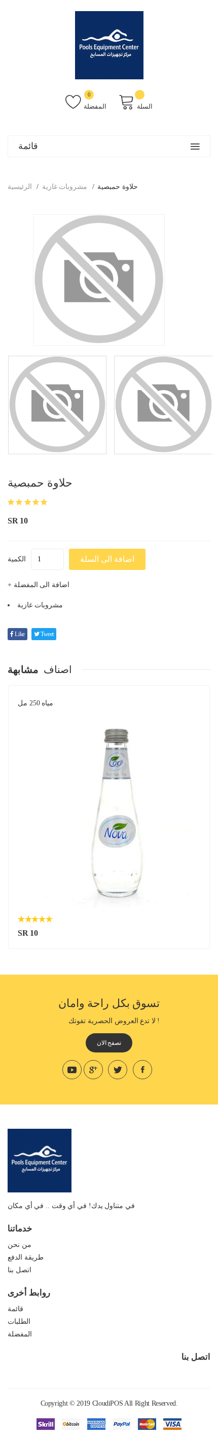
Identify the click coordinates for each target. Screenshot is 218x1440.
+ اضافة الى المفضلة (38, 585)
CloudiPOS (107, 1403)
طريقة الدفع (26, 1257)
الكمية (17, 559)
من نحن (19, 1245)
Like (19, 634)
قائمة (15, 1309)
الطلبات (19, 1321)
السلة (145, 106)
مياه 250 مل (35, 703)
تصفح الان (109, 1042)
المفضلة (95, 106)
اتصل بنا (19, 1270)
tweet (46, 634)
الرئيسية (20, 186)
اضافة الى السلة (107, 559)
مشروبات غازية (65, 186)
